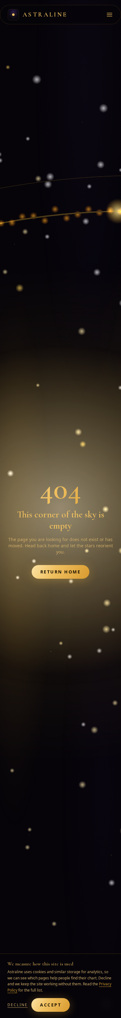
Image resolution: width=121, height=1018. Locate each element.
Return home (60, 572)
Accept (50, 1005)
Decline (17, 1004)
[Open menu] (109, 14)
